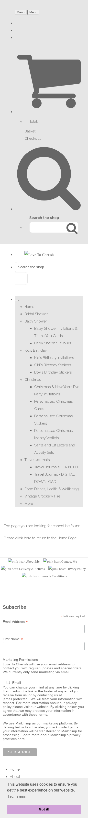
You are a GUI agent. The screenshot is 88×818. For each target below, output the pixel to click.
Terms (44, 576)
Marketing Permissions (20, 659)
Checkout (32, 138)
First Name (13, 639)
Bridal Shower (36, 314)
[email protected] (16, 699)
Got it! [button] (44, 809)
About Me (33, 561)
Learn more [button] (18, 797)
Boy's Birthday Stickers (53, 372)
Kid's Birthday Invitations (54, 358)
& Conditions (58, 576)
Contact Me (69, 561)
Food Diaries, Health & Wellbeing (51, 489)
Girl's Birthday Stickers (52, 365)
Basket (29, 131)
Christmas (32, 379)
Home (29, 307)
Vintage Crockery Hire (42, 496)
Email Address (15, 621)
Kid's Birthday (35, 350)
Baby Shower (35, 321)
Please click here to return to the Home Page (40, 538)
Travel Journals (37, 460)
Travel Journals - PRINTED (56, 467)
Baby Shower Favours (52, 343)
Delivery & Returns (32, 569)
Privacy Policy (76, 569)
